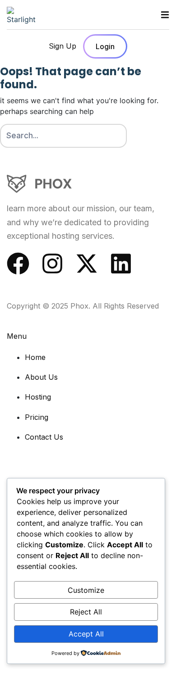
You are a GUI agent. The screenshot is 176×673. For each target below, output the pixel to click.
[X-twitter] (86, 263)
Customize (86, 590)
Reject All (86, 611)
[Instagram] (52, 263)
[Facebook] (18, 263)
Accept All (86, 633)
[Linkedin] (121, 263)
